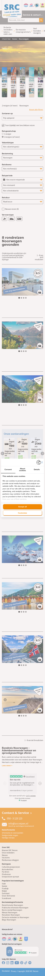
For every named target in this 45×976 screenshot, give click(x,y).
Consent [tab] (8, 469)
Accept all (22, 507)
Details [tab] (37, 469)
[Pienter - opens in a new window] (39, 462)
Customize (22, 513)
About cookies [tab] (22, 469)
